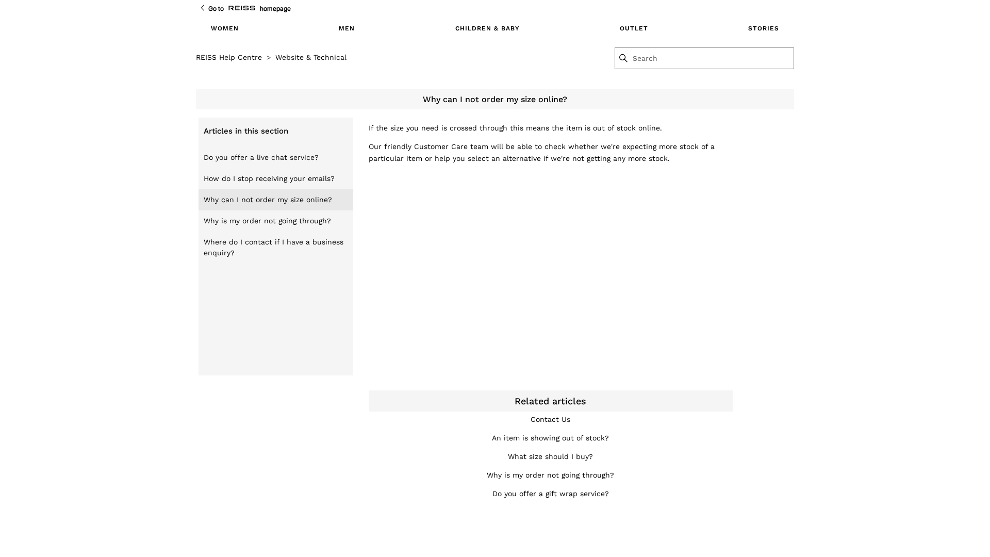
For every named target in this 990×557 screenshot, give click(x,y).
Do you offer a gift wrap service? (550, 493)
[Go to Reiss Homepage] (242, 8)
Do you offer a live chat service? (261, 157)
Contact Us (550, 419)
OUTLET (634, 28)
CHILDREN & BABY (487, 28)
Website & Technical (310, 57)
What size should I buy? (550, 456)
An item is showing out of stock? (550, 438)
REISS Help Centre (229, 57)
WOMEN (225, 28)
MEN (347, 28)
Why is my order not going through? (267, 221)
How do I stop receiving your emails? (269, 178)
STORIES (763, 28)
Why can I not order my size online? (268, 199)
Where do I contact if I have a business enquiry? (273, 247)
